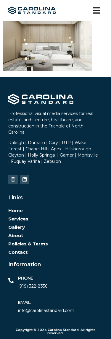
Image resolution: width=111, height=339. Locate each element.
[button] (96, 10)
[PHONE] (11, 280)
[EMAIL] (11, 305)
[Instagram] (13, 179)
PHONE (25, 278)
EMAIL (24, 302)
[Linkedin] (24, 179)
